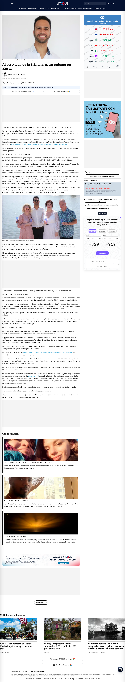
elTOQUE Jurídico (70, 8)
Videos (80, 8)
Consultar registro (102, 266)
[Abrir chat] (120, 669)
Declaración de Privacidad (33, 679)
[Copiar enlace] (17, 82)
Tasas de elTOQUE (57, 8)
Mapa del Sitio (89, 679)
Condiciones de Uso (49, 679)
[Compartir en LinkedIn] (14, 82)
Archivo (97, 679)
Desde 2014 (92, 231)
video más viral (33, 376)
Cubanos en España (100, 8)
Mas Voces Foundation (38, 671)
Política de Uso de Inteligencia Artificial (70, 679)
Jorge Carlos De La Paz (16, 74)
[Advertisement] (41, 108)
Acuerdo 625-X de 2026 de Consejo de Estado (98, 188)
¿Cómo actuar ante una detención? (95, 202)
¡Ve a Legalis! (102, 213)
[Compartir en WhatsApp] (3, 82)
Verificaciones (87, 8)
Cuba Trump (33, 8)
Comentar (27, 82)
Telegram (50, 87)
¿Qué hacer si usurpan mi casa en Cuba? (97, 208)
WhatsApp (42, 87)
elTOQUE (47, 652)
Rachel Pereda (4, 652)
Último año (102, 231)
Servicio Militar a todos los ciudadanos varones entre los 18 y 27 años (47, 352)
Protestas (23, 8)
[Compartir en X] (10, 82)
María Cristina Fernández (96, 652)
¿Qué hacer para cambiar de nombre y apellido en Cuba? (102, 205)
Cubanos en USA (44, 8)
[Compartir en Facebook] (7, 82)
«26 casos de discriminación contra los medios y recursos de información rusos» (40, 144)
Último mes (112, 231)
